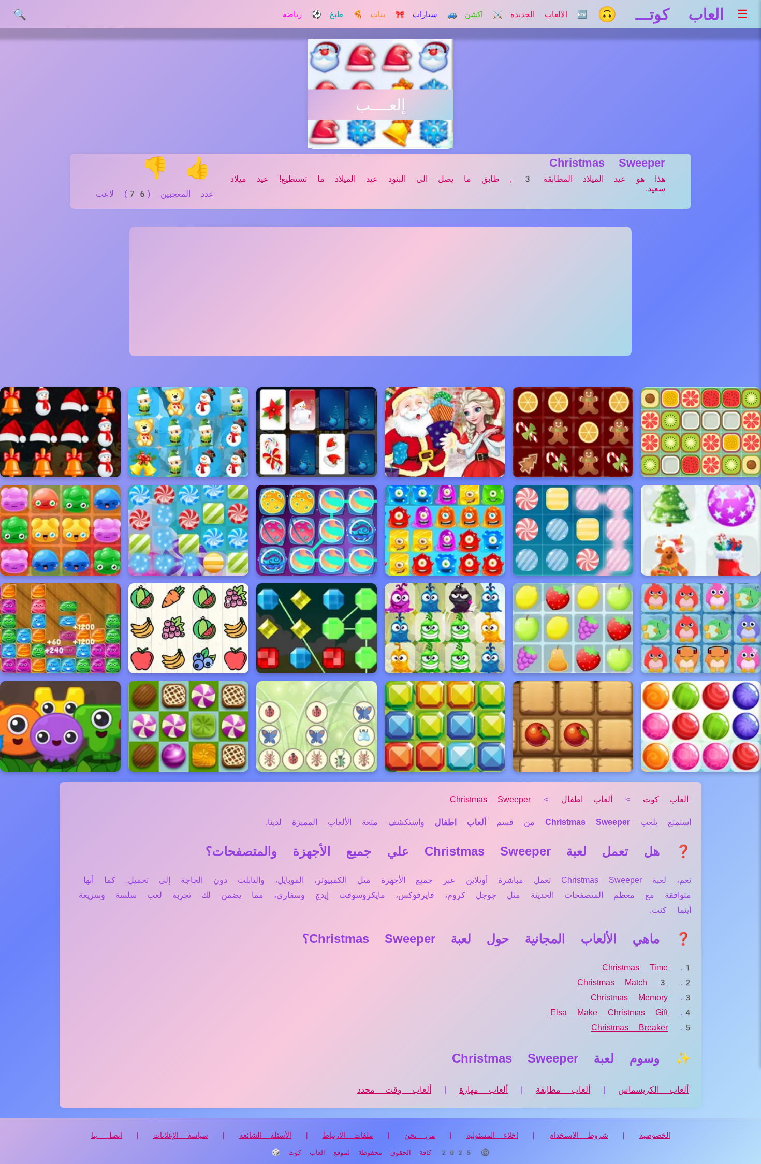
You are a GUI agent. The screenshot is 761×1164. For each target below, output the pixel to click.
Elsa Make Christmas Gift (609, 1013)
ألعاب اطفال (586, 799)
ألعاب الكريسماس (653, 1090)
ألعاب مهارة (483, 1090)
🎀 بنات (388, 14)
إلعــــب (380, 105)
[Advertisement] (380, 291)
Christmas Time (635, 968)
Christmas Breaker (629, 1028)
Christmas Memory (629, 998)
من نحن (419, 1135)
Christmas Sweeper (490, 799)
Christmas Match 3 (622, 983)
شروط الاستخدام (578, 1135)
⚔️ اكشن (484, 14)
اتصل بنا (106, 1135)
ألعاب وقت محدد (394, 1090)
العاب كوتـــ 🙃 (660, 14)
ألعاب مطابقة (563, 1090)
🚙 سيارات (435, 14)
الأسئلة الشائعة (265, 1135)
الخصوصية (654, 1135)
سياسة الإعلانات (180, 1135)
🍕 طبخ (346, 14)
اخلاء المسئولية (492, 1135)
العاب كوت (666, 799)
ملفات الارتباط (348, 1135)
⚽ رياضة (302, 14)
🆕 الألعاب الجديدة (548, 14)
